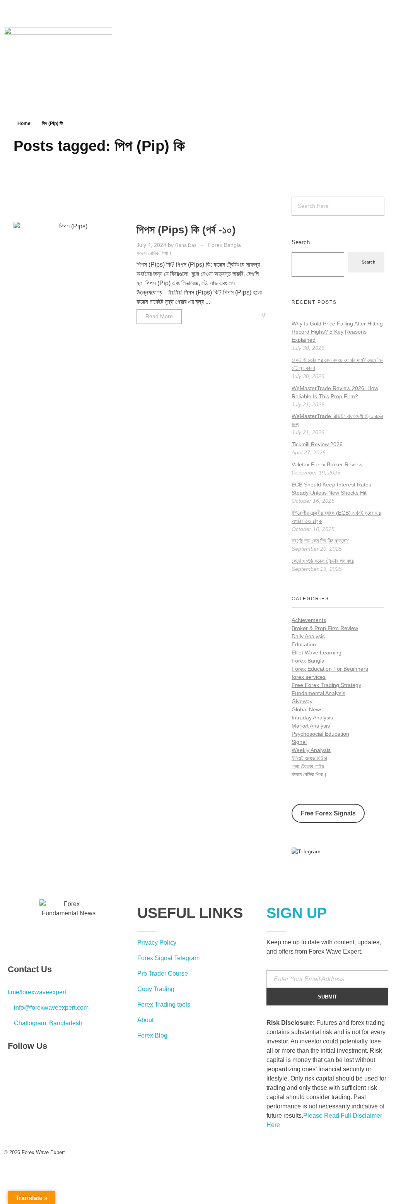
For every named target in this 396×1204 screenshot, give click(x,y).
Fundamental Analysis (318, 693)
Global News (307, 709)
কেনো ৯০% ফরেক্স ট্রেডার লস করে (323, 561)
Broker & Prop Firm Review (325, 628)
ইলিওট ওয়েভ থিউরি (309, 758)
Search (301, 242)
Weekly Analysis (311, 750)
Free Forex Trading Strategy (326, 685)
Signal (299, 742)
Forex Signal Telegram (168, 958)
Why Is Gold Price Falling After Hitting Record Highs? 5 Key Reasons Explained (337, 331)
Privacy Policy (156, 942)
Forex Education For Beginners (330, 669)
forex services (309, 677)
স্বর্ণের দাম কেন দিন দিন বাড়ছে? (320, 541)
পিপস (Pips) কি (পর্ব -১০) (186, 230)
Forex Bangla (224, 245)
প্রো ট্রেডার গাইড (308, 766)
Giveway (302, 701)
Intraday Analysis (312, 717)
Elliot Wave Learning (316, 652)
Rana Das (186, 245)
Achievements (309, 620)
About (145, 1020)
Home (24, 123)
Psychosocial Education (320, 734)
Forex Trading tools (163, 1004)
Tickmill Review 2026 (317, 444)
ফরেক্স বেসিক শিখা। (154, 253)
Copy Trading (155, 989)
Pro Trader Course (162, 973)
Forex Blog (152, 1035)
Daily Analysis (308, 636)
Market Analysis (311, 726)
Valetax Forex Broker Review (327, 464)
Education (304, 644)
